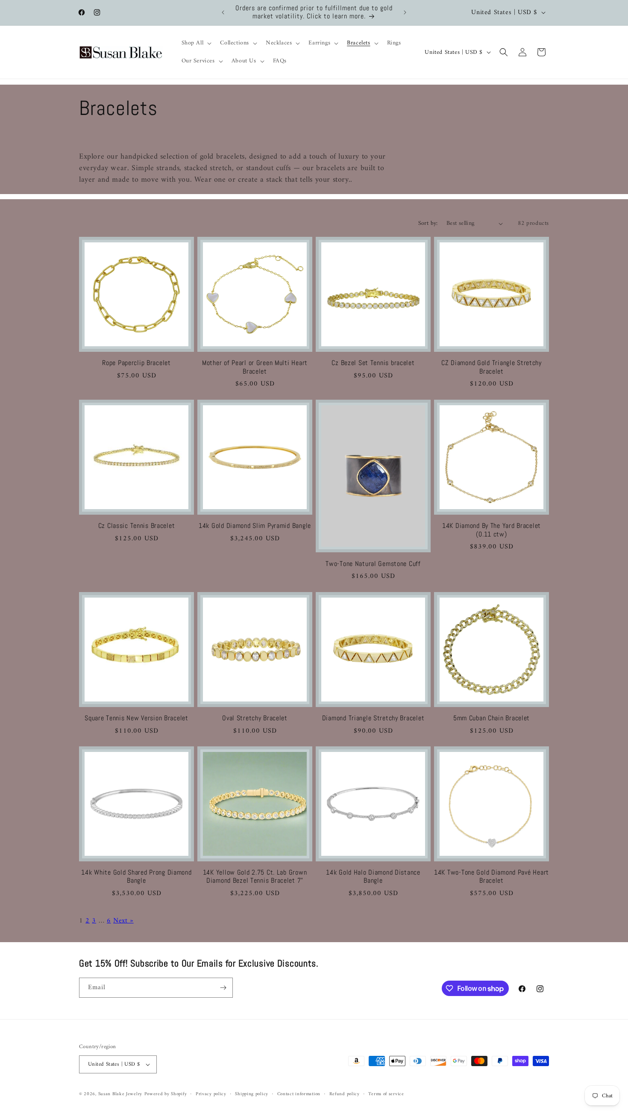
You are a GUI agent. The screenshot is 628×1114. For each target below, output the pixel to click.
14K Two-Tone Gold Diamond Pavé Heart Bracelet (491, 877)
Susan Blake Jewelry (120, 1094)
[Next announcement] (405, 12)
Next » (123, 920)
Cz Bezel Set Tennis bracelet (373, 363)
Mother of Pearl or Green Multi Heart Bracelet (255, 367)
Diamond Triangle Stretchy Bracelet (373, 718)
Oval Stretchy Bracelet (255, 718)
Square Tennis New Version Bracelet (136, 718)
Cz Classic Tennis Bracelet (136, 526)
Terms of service (386, 1094)
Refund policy (344, 1094)
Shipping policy (251, 1094)
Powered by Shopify (165, 1094)
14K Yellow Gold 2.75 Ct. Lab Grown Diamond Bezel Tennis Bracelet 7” (255, 877)
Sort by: (428, 223)
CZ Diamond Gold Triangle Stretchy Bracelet (491, 367)
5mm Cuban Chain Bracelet (491, 718)
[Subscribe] (223, 988)
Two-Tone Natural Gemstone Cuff (373, 564)
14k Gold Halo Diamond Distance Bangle (373, 877)
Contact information (298, 1094)
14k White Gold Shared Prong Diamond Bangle (136, 877)
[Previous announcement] (223, 12)
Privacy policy (211, 1094)
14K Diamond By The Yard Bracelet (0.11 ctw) (491, 530)
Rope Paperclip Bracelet (136, 363)
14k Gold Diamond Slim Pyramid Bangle (255, 526)
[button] (195, 43)
